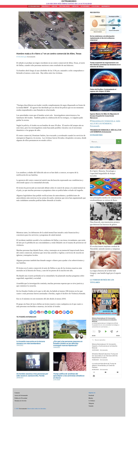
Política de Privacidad (21, 398)
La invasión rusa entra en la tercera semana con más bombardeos (30, 342)
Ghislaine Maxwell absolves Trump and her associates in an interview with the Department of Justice (105, 355)
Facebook (91, 395)
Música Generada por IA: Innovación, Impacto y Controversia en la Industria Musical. (104, 346)
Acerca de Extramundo (21, 395)
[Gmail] (42, 312)
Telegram (91, 403)
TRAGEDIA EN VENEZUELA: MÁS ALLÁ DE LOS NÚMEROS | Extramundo (105, 131)
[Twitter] (35, 312)
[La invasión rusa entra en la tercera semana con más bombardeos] (33, 337)
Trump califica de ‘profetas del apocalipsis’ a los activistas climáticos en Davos (68, 376)
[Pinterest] (56, 312)
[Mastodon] (64, 312)
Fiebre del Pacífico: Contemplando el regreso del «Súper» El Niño (103, 90)
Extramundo (69, 1)
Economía (85, 6)
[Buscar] (118, 141)
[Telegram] (53, 312)
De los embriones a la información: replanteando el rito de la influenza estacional (102, 38)
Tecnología (64, 6)
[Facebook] (31, 312)
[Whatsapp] (49, 312)
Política (45, 6)
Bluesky (91, 398)
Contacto (17, 393)
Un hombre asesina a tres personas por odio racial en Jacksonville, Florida (32, 375)
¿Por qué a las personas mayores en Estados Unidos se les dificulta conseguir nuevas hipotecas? (67, 343)
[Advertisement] (51, 90)
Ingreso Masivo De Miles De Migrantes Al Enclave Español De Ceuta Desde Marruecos (104, 116)
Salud (54, 6)
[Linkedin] (46, 312)
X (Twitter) (92, 401)
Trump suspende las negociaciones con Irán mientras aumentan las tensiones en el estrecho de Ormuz (105, 64)
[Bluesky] (67, 312)
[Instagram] (38, 312)
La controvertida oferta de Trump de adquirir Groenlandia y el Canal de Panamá (104, 365)
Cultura (95, 6)
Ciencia (75, 6)
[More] (71, 312)
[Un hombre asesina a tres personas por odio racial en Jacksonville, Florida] (33, 370)
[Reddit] (60, 312)
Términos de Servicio (20, 401)
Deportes (106, 6)
